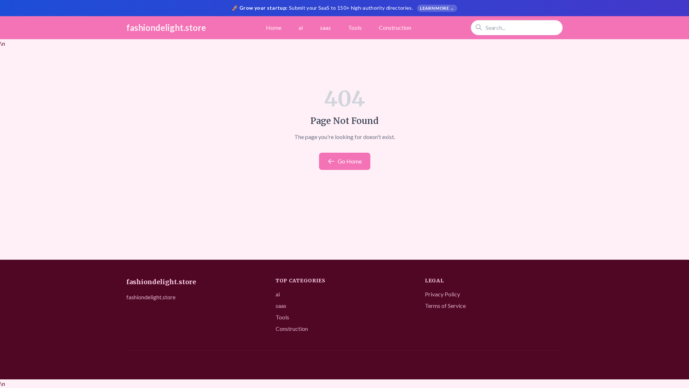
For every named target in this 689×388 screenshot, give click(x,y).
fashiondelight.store (166, 27)
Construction (395, 27)
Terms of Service (445, 305)
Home (273, 27)
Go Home (350, 161)
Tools (355, 27)
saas (325, 27)
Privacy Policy (442, 294)
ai (301, 27)
